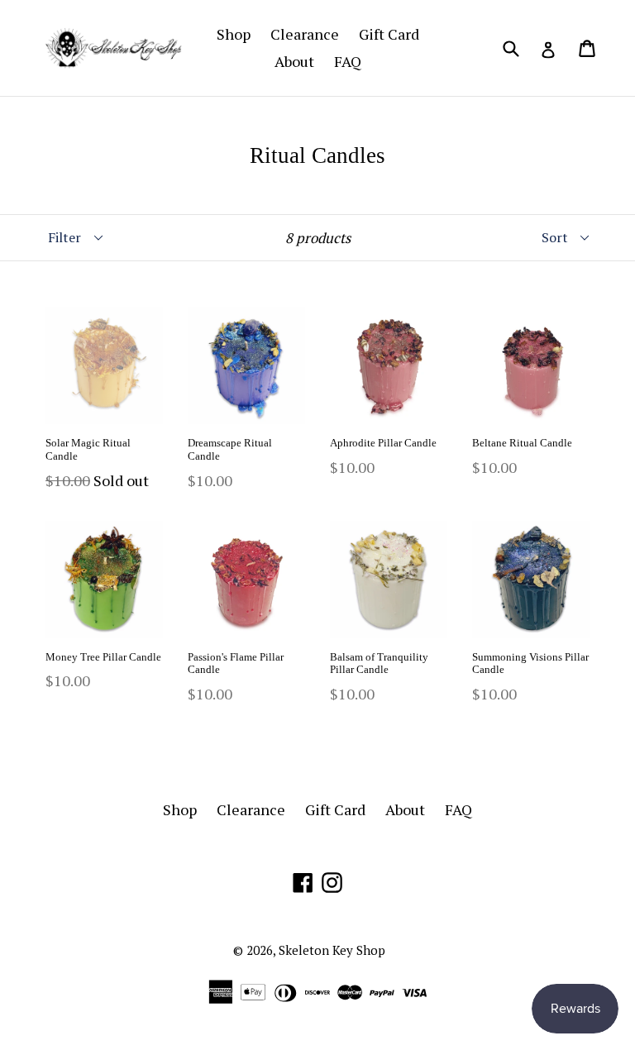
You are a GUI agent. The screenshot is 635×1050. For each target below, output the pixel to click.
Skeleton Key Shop (332, 950)
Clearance (304, 34)
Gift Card (389, 34)
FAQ (347, 61)
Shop (234, 34)
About (294, 61)
